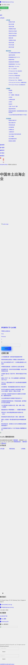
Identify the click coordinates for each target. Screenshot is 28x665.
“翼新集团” (15, 440)
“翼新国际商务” (17, 441)
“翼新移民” (24, 441)
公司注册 (2, 448)
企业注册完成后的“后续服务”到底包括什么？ (12, 398)
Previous (3, 336)
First (2, 333)
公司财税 (23, 448)
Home (1, 164)
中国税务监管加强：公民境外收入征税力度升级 (12, 366)
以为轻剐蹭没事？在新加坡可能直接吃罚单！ (12, 357)
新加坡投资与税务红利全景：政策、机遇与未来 (12, 416)
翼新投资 (3, 443)
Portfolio (5, 164)
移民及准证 (12, 448)
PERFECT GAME (8, 327)
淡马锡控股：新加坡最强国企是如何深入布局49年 (13, 386)
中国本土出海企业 (5, 331)
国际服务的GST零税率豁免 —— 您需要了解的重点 (13, 409)
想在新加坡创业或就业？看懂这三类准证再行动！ (13, 359)
